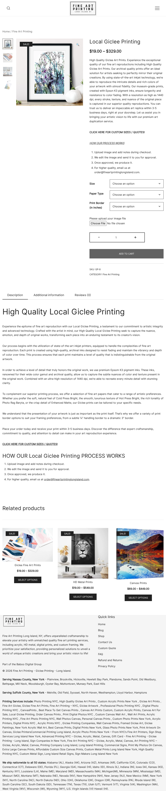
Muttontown (67, 683)
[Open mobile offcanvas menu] (157, 8)
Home (6, 31)
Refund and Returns (110, 660)
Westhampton (106, 692)
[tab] (15, 295)
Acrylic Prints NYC (49, 723)
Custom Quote (107, 648)
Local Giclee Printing (22, 714)
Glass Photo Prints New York (120, 727)
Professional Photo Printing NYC (121, 705)
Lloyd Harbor (125, 692)
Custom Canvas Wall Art (110, 714)
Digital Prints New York (87, 727)
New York (38, 679)
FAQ (100, 654)
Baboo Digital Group (29, 664)
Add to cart (126, 253)
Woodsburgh (36, 683)
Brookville (66, 679)
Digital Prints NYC (24, 723)
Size (92, 183)
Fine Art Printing (22, 31)
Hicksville (79, 679)
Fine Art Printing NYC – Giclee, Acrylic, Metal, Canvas (100, 740)
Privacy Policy (106, 666)
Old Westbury (147, 679)
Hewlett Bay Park (97, 679)
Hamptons (140, 692)
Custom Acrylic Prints (127, 710)
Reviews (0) (83, 295)
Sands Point (130, 679)
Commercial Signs (115, 745)
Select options (27, 579)
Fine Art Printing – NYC (64, 705)
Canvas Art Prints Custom (97, 710)
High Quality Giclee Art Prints (77, 701)
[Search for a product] (8, 8)
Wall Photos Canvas (68, 718)
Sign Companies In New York (48, 740)
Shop (101, 636)
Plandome (115, 679)
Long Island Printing (90, 745)
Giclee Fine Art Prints (35, 705)
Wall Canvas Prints (107, 723)
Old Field (63, 692)
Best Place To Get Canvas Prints (59, 710)
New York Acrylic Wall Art (31, 727)
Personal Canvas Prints (96, 718)
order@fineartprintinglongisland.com (116, 172)
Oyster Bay (52, 683)
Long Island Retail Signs (59, 753)
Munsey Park (84, 683)
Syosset (75, 692)
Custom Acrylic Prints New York (118, 701)
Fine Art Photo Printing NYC (37, 718)
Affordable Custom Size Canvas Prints (59, 749)
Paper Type (96, 193)
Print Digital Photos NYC (78, 714)
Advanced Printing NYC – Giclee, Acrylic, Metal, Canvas (76, 736)
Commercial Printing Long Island (51, 732)
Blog (101, 630)
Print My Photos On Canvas (145, 745)
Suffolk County (21, 692)
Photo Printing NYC (46, 701)
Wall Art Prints (136, 714)
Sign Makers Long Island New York (96, 753)
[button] (77, 44)
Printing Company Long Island (58, 745)
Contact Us (105, 642)
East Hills (99, 683)
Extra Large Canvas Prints (18, 749)
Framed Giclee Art (132, 723)
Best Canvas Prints (59, 727)
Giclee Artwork (89, 705)
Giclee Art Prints (149, 701)
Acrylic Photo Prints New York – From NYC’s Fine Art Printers (109, 732)
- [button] (99, 237)
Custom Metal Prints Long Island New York (110, 749)
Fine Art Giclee (11, 705)
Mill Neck (21, 683)
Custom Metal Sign (31, 753)
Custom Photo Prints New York (132, 718)
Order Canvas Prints (48, 714)
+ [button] (135, 237)
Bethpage (8, 683)
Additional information (49, 295)
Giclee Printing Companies (78, 723)
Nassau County (21, 679)
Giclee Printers (22, 732)
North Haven (89, 692)
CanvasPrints (28, 710)
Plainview (53, 679)
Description (15, 295)
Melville (51, 692)
